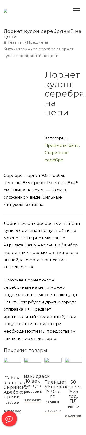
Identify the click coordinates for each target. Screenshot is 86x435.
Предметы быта (62, 145)
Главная (16, 42)
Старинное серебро (36, 49)
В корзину (32, 400)
